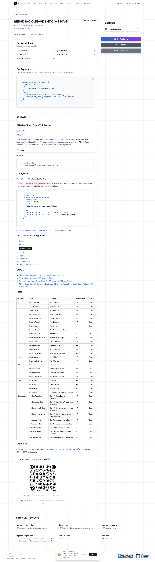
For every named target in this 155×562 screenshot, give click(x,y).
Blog (45, 3)
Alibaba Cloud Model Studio (29, 264)
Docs (51, 3)
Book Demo (38, 3)
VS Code (23, 179)
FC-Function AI (24, 262)
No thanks (84, 554)
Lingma (21, 256)
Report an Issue (122, 51)
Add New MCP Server (122, 45)
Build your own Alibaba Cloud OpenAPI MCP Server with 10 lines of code (45, 281)
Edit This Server (122, 39)
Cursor (21, 244)
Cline (30, 179)
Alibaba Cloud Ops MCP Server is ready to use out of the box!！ (42, 275)
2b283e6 (27, 29)
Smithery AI (23, 259)
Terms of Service (20, 558)
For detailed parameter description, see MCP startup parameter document (43, 230)
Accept (93, 554)
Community (86, 3)
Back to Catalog (21, 14)
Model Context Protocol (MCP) (53, 139)
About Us (69, 3)
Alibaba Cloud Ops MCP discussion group (62, 449)
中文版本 (19, 135)
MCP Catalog (59, 3)
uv (22, 156)
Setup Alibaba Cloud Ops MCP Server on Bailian (36, 278)
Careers (77, 3)
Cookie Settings (31, 558)
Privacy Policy (10, 558)
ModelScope (23, 253)
